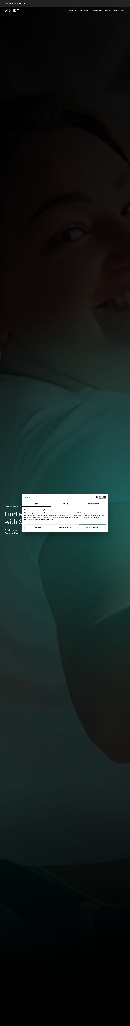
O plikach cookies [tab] (94, 503)
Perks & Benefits (96, 10)
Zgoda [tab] (36, 503)
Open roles (73, 10)
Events (115, 10)
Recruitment (84, 10)
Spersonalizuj (64, 527)
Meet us (107, 10)
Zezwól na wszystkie (92, 527)
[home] (12, 10)
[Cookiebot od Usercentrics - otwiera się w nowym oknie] (97, 497)
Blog (122, 10)
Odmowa (38, 527)
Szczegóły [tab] (65, 503)
